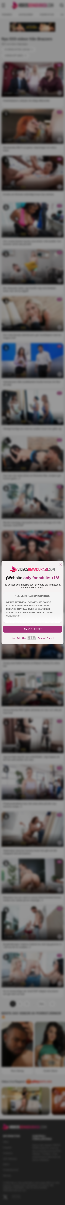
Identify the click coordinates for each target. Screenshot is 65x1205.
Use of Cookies (18, 638)
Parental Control (46, 638)
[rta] (32, 639)
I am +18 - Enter (32, 629)
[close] (61, 564)
